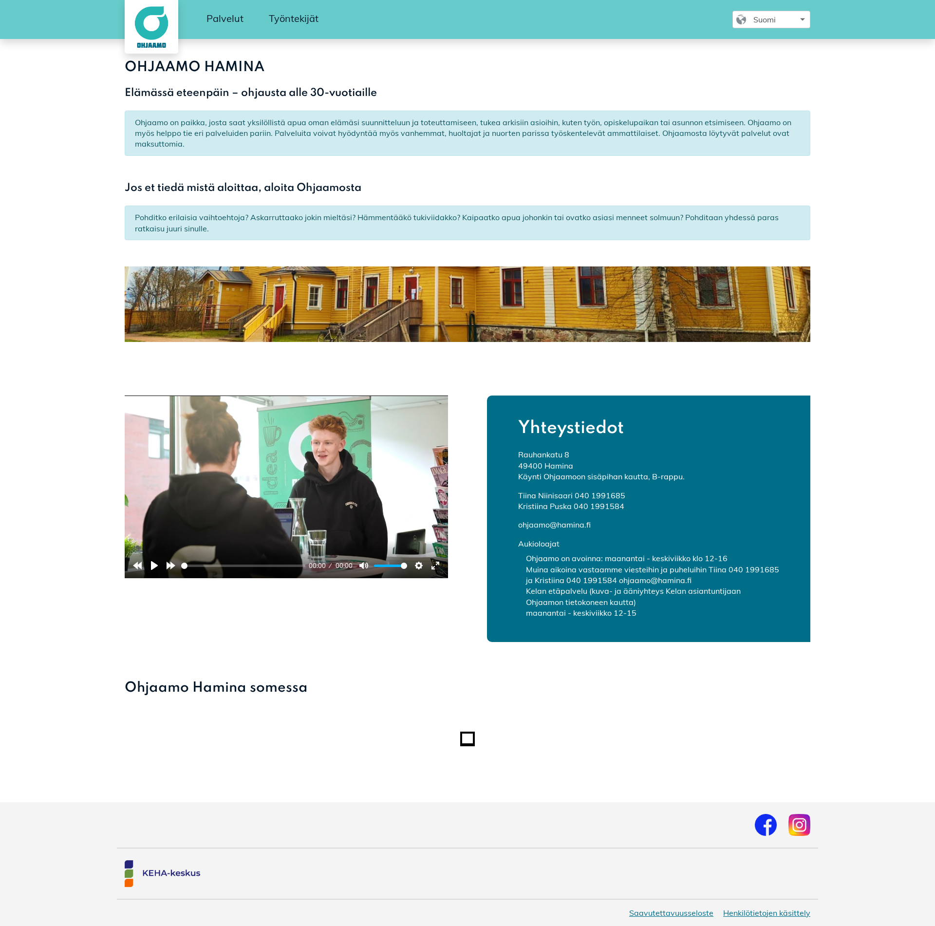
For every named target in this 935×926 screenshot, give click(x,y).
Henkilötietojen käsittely (766, 913)
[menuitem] (224, 19)
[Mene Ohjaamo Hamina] (149, 27)
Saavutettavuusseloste (671, 913)
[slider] (243, 565)
